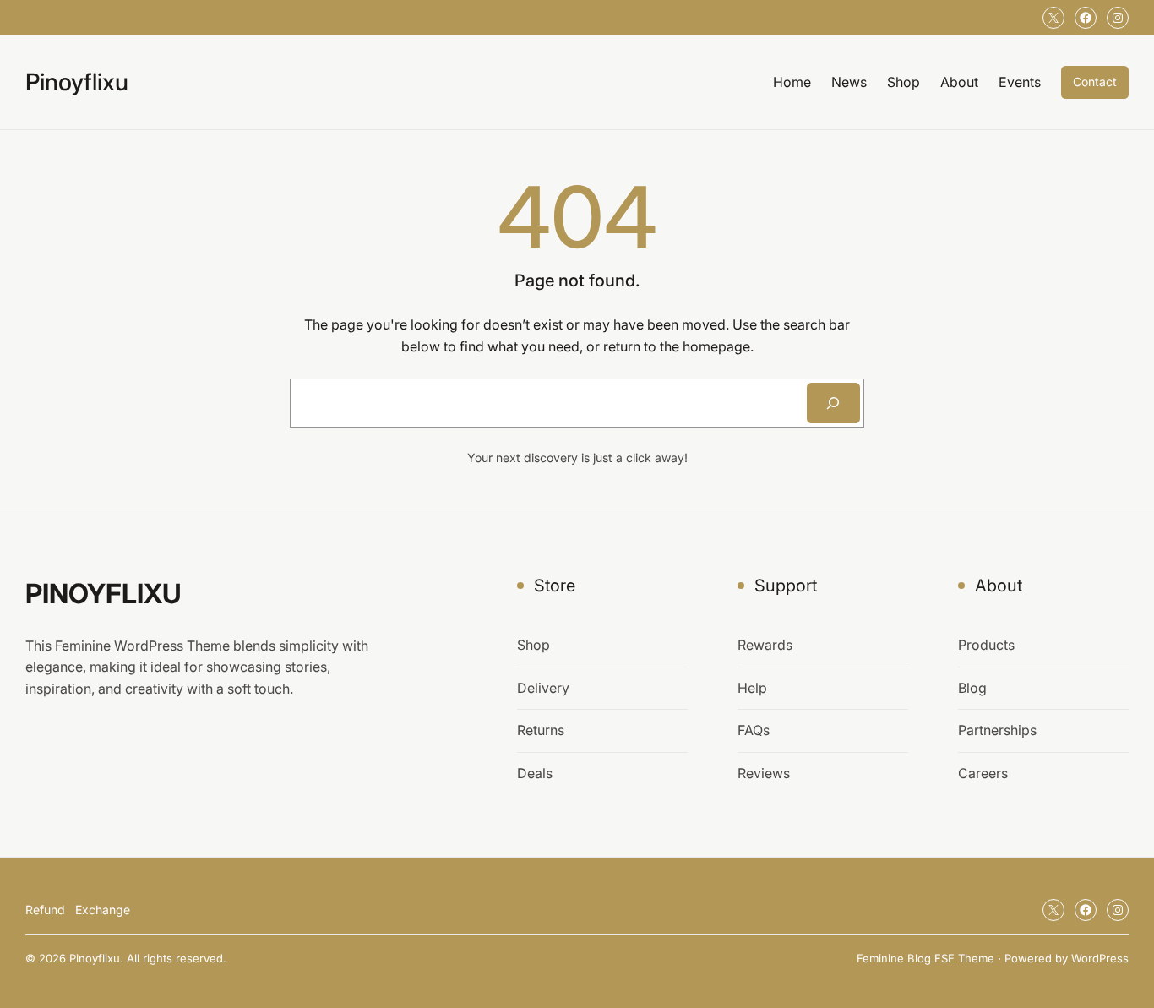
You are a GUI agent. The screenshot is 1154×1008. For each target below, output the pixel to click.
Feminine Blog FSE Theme (925, 958)
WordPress (1100, 958)
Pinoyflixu (76, 82)
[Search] (833, 403)
